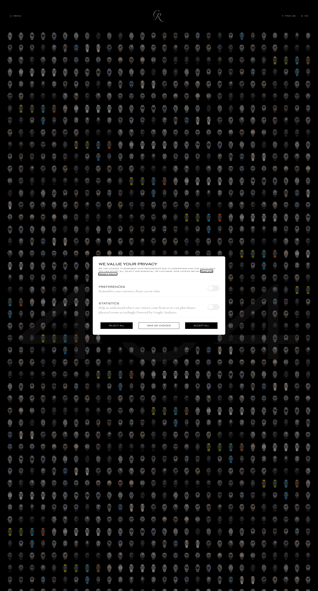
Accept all (201, 325)
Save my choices (159, 325)
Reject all (116, 325)
